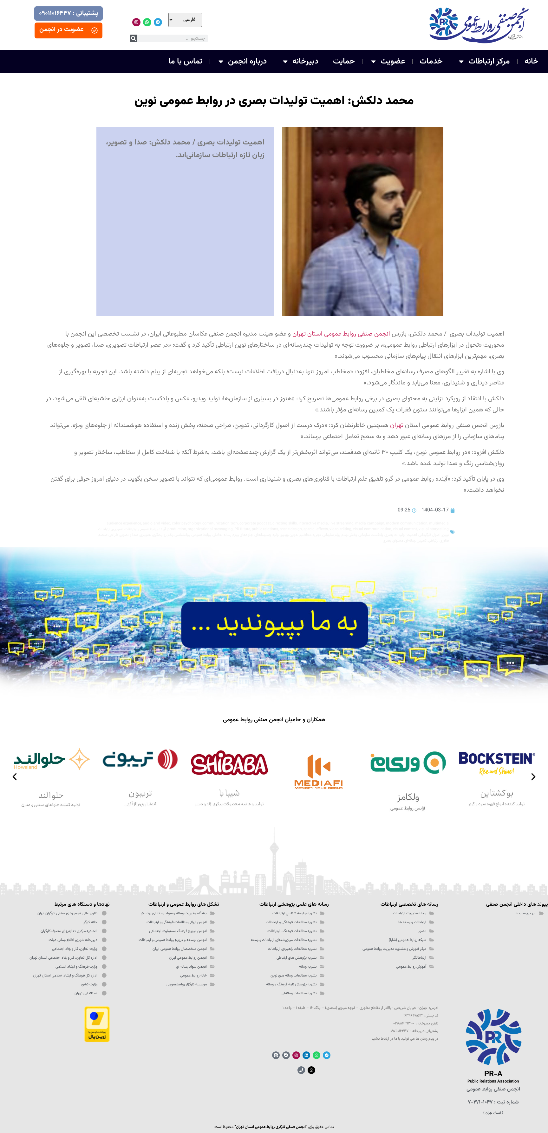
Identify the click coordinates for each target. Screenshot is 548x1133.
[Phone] (301, 1070)
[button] (14, 777)
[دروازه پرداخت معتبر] (97, 1041)
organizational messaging (210, 529)
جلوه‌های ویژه (243, 535)
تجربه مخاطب (310, 535)
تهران (396, 425)
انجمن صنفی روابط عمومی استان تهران (341, 334)
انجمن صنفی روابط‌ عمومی (493, 1089)
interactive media (313, 523)
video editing (340, 529)
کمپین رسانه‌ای (416, 540)
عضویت (393, 61)
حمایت (344, 61)
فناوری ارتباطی (438, 540)
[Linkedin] (306, 1055)
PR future (242, 529)
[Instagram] (136, 22)
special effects (315, 529)
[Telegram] (158, 22)
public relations (265, 529)
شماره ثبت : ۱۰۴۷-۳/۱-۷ (493, 1102)
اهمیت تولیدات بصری (401, 535)
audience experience (124, 523)
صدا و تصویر (129, 535)
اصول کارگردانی (429, 535)
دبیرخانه (305, 61)
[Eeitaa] (276, 1055)
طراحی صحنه (108, 535)
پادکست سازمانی (371, 535)
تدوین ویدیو (289, 535)
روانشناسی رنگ (179, 535)
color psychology (186, 523)
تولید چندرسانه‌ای (267, 535)
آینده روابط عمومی (152, 529)
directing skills (284, 523)
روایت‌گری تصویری (153, 535)
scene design (291, 529)
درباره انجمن (247, 61)
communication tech (220, 523)
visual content (405, 529)
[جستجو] (133, 38)
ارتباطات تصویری (124, 529)
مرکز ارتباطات (489, 61)
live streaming (341, 523)
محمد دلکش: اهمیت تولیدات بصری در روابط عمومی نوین (274, 101)
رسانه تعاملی (221, 535)
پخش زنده (349, 535)
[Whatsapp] (147, 22)
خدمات (431, 61)
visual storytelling (434, 529)
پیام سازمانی (331, 535)
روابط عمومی (201, 535)
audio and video (156, 523)
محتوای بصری (393, 540)
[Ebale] (286, 1055)
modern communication (406, 523)
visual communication (372, 529)
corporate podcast (255, 523)
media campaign (369, 523)
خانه (531, 61)
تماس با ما (185, 61)
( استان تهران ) (493, 1112)
